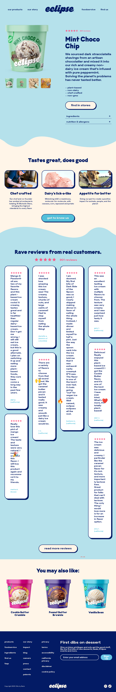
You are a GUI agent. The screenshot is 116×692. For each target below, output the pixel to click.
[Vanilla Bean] (96, 599)
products (9, 642)
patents (27, 674)
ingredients (10, 653)
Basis (23, 686)
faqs (7, 663)
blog (25, 653)
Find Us (104, 9)
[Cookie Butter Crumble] (20, 599)
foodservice (11, 647)
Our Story (33, 9)
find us (8, 658)
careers (27, 658)
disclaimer (47, 666)
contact (27, 669)
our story (27, 642)
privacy (45, 642)
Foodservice (88, 9)
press (26, 663)
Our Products (15, 9)
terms (45, 647)
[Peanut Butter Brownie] (58, 599)
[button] (88, 116)
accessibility (48, 653)
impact (26, 647)
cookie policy (48, 672)
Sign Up (106, 657)
